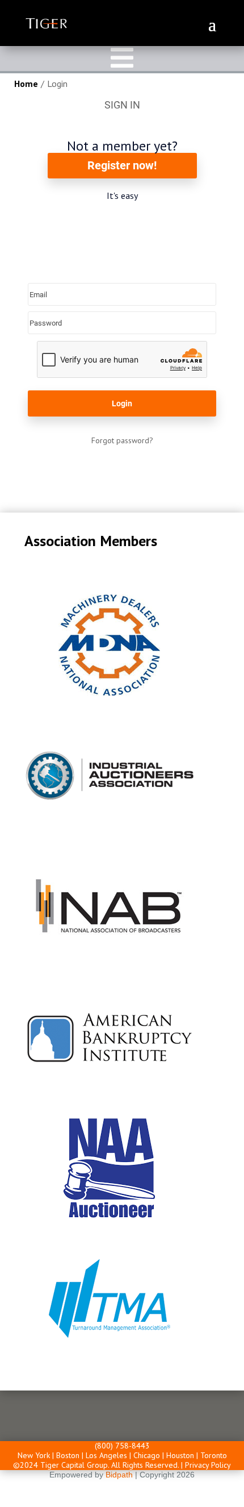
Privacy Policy (208, 1465)
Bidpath (119, 1474)
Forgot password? (122, 440)
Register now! (122, 165)
